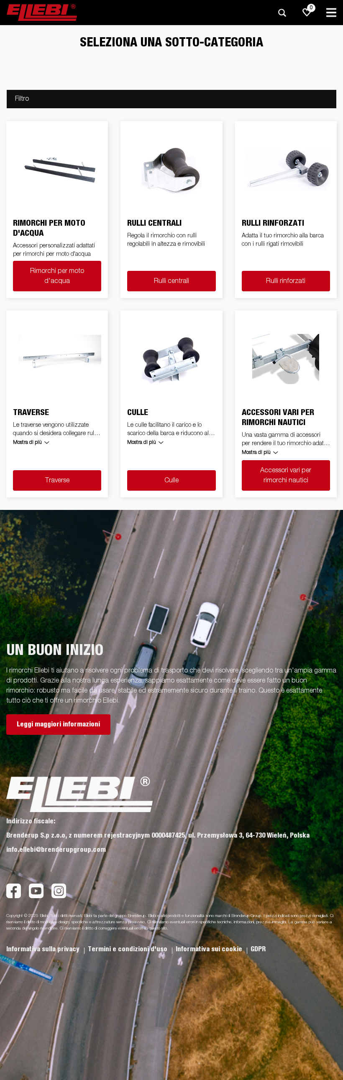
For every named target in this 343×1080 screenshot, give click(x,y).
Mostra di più (27, 442)
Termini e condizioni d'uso (128, 949)
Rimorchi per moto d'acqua (57, 276)
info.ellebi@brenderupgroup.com (56, 849)
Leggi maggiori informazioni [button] (58, 724)
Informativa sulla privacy (43, 949)
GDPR (258, 949)
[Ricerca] (282, 12)
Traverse (57, 480)
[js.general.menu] (331, 12)
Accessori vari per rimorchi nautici (285, 475)
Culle (171, 480)
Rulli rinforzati (285, 281)
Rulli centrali (171, 281)
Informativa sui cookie (210, 949)
